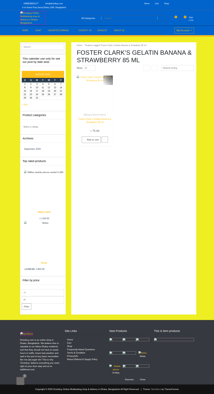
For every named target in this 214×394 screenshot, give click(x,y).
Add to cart (93, 139)
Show (79, 68)
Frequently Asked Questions (80, 349)
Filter (26, 306)
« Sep (25, 104)
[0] (20, 381)
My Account (183, 30)
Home (146, 3)
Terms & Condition (75, 352)
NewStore (156, 389)
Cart (156, 3)
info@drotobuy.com (54, 3)
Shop (166, 3)
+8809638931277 (30, 3)
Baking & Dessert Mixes (95, 115)
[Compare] (105, 139)
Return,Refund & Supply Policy (81, 359)
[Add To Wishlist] (108, 80)
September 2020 (32, 149)
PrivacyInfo (72, 356)
